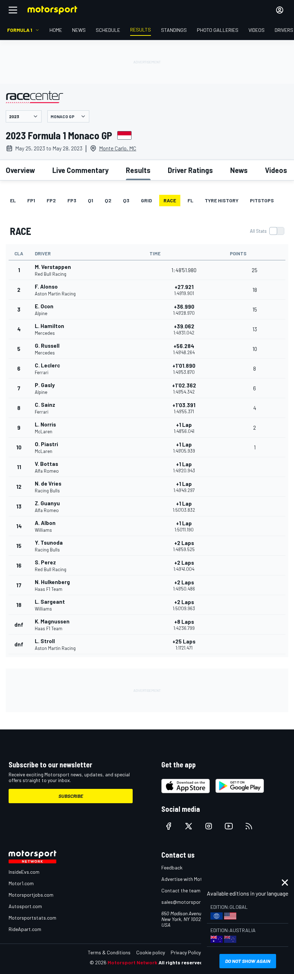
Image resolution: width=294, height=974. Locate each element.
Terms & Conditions (109, 952)
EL (13, 200)
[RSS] (249, 826)
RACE (169, 200)
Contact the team (180, 890)
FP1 (31, 200)
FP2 (51, 200)
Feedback (171, 867)
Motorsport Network (132, 962)
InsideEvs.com (24, 872)
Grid (146, 200)
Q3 (126, 200)
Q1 (90, 200)
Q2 (108, 200)
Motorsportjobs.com (31, 895)
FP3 (71, 200)
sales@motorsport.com (187, 902)
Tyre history (221, 200)
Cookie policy (150, 952)
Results (138, 170)
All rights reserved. (181, 962)
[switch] (267, 231)
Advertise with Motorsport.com (195, 879)
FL (190, 200)
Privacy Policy (186, 952)
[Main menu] (13, 10)
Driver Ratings (190, 170)
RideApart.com (25, 929)
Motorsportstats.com (32, 918)
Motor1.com (21, 883)
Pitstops (262, 200)
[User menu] (279, 10)
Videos (276, 170)
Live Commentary (80, 170)
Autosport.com (25, 906)
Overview (20, 170)
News (239, 170)
